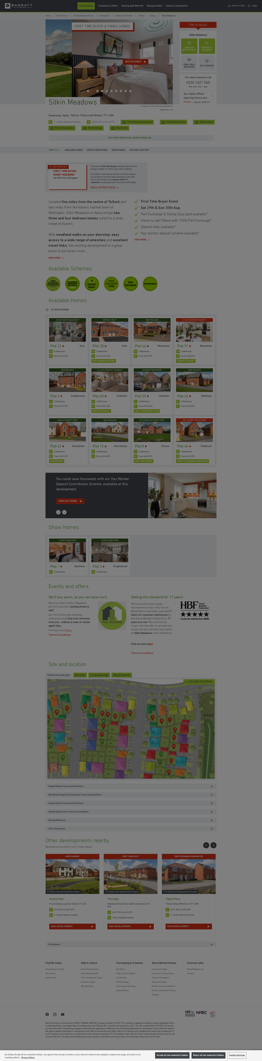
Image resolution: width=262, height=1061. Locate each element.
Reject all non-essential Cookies (208, 1055)
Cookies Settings (237, 1055)
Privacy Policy (28, 1058)
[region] (131, 1055)
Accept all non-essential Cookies (172, 1055)
